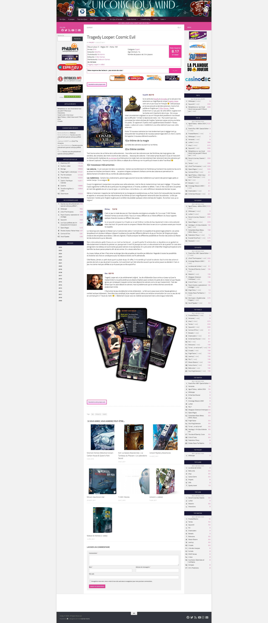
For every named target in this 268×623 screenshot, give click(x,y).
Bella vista (191, 368)
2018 (60, 272)
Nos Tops (93, 19)
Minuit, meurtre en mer (95, 497)
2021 (60, 263)
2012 (60, 291)
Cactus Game (192, 365)
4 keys (190, 557)
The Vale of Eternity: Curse (196, 269)
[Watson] (102, 520)
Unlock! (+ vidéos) (156, 497)
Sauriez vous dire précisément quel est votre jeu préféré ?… (69, 137)
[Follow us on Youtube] (72, 30)
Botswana (191, 345)
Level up (190, 356)
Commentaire (93, 553)
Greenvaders (192, 191)
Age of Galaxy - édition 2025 (197, 123)
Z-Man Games (100, 57)
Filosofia (156, 99)
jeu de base (113, 158)
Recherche (61, 35)
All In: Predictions (193, 568)
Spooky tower (192, 485)
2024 (60, 253)
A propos (71, 19)
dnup (189, 145)
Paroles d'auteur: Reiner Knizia (70, 231)
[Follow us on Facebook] (62, 30)
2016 (94, 49)
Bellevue (72, 133)
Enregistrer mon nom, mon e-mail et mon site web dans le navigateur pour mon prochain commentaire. (121, 581)
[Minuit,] (102, 481)
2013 (60, 288)
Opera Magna (65, 228)
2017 (60, 275)
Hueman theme (85, 619)
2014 (60, 285)
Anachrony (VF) (65, 163)
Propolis (190, 480)
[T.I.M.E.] (134, 481)
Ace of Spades (65, 236)
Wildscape (64, 209)
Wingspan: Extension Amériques (198, 410)
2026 (60, 247)
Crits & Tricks (192, 282)
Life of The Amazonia (67, 212)
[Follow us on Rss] (69, 30)
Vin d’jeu (62, 19)
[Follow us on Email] (79, 30)
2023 (60, 257)
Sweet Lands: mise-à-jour (65, 115)
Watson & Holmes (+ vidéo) (97, 536)
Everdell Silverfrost (194, 238)
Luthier (190, 142)
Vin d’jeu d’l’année (116, 19)
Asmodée (163, 99)
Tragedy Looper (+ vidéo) (96, 64)
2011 (60, 294)
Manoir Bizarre (192, 362)
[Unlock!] (165, 437)
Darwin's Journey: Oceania (196, 158)
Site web (91, 574)
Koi (189, 180)
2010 (60, 297)
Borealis (190, 183)
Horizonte (191, 139)
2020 (60, 266)
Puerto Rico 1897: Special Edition (198, 128)
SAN (189, 482)
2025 (60, 250)
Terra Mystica (65, 178)
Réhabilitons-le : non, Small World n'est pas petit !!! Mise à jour (197, 109)
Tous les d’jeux (82, 19)
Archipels (191, 565)
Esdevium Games (104, 59)
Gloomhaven (64, 194)
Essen (103, 19)
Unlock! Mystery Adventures (160, 453)
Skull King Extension (194, 371)
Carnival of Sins (65, 234)
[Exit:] (134, 437)
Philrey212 (98, 414)
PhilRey (91, 42)
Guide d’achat (131, 19)
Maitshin (191, 274)
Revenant (191, 241)
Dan (93, 414)
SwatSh (104, 414)
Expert (90, 28)
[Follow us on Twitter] (66, 30)
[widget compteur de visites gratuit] (72, 97)
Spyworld (63, 220)
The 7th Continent (66, 175)
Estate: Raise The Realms (196, 293)
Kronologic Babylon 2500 (196, 186)
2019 (60, 269)
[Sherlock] (102, 437)
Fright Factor (192, 353)
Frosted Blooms (193, 134)
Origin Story (192, 290)
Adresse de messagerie (143, 567)
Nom (91, 567)
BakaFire (98, 52)
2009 (60, 301)
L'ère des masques (194, 548)
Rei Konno (101, 54)
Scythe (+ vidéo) (65, 166)
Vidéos (155, 19)
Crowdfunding (145, 19)
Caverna (63, 186)
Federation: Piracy (193, 235)
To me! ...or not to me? (195, 348)
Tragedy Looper (173, 101)
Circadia (60, 121)
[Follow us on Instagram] (76, 30)
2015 (60, 282)
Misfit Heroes (192, 554)
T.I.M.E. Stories (123, 497)
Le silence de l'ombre (194, 266)
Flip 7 (190, 359)
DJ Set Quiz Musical (194, 194)
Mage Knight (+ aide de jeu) (69, 172)
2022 (60, 260)
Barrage (63, 169)
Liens (162, 19)
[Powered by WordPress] (67, 619)
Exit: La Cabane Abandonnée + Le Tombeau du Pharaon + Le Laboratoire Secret (132, 455)
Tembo (190, 163)
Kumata (190, 551)
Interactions (61, 113)
